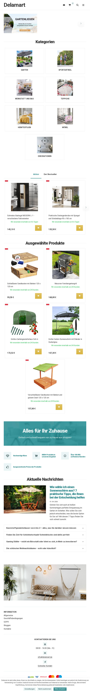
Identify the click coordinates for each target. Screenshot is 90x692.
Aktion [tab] (36, 174)
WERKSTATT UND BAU (24, 99)
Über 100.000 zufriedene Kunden (78, 456)
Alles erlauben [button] (60, 689)
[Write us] (45, 662)
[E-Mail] (64, 5)
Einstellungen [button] (30, 689)
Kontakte (7, 629)
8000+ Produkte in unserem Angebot (49, 456)
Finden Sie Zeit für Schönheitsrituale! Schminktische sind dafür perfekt (37, 535)
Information (10, 612)
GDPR (6, 622)
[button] (9, 23)
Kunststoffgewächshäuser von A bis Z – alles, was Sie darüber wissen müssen (41, 528)
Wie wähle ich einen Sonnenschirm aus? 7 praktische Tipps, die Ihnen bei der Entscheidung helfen (67, 492)
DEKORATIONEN (44, 156)
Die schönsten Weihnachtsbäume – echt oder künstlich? (31, 548)
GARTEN (24, 70)
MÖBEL (65, 127)
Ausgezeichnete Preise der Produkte (27, 467)
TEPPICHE (65, 99)
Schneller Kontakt (45, 666)
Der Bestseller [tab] (50, 174)
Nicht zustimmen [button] (44, 689)
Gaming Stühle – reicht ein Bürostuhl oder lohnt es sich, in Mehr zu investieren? (41, 541)
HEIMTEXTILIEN (24, 127)
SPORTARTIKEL (65, 70)
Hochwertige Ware (20, 456)
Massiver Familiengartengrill (66, 283)
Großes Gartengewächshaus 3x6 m (24, 339)
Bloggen (7, 625)
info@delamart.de (45, 657)
